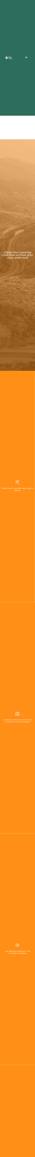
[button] (26, 57)
